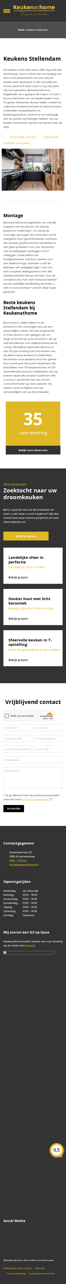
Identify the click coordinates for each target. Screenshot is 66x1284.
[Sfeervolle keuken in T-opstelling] (33, 632)
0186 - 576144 (18, 860)
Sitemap (40, 1268)
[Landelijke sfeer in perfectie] (33, 550)
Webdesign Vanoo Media (17, 1268)
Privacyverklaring (16, 1273)
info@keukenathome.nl (23, 864)
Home (21, 29)
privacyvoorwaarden (35, 799)
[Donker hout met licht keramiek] (33, 591)
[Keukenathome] (33, 10)
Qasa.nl (30, 945)
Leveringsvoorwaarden (42, 1273)
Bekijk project (18, 577)
